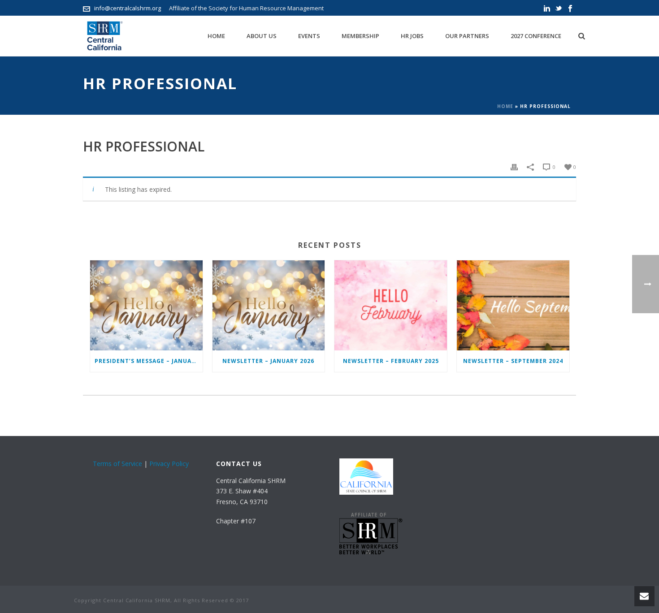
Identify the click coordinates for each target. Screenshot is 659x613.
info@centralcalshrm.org (127, 8)
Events (309, 36)
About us (262, 36)
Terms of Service (117, 463)
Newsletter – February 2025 (391, 361)
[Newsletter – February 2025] (390, 305)
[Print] (514, 166)
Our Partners (467, 36)
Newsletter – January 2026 (268, 361)
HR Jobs (412, 36)
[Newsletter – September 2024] (513, 305)
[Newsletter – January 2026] (268, 305)
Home (216, 36)
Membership (360, 36)
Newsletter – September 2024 (513, 361)
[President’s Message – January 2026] (146, 305)
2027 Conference (536, 36)
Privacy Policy (169, 463)
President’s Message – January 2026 (149, 361)
